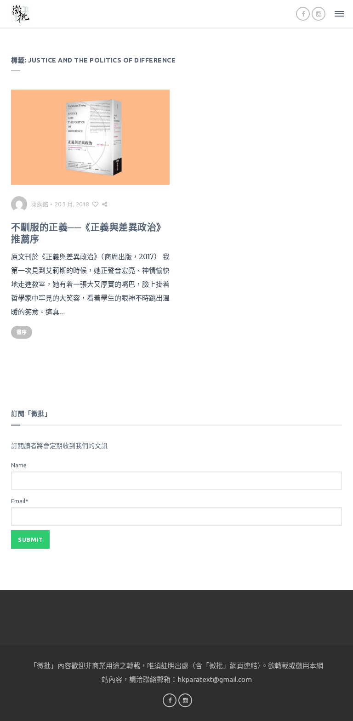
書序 (22, 332)
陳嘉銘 (39, 204)
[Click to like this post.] (95, 204)
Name (19, 465)
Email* (19, 501)
